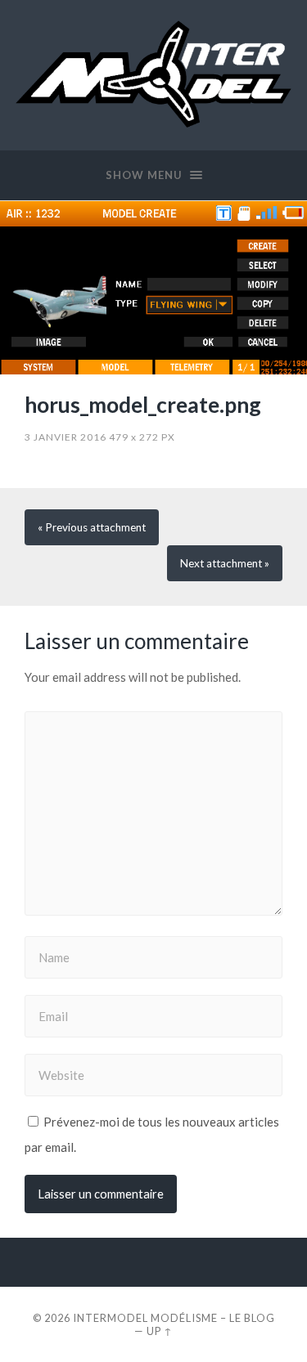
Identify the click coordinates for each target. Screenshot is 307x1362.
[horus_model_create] (153, 287)
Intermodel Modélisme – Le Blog (174, 1317)
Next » (224, 563)
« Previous (92, 527)
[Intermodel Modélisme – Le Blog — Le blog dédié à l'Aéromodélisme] (154, 74)
